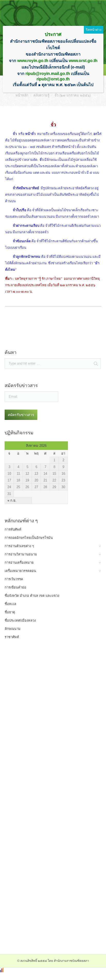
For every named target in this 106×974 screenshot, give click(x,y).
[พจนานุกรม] (40, 668)
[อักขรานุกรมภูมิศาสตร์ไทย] (40, 791)
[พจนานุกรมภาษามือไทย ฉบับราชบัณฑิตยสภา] (40, 742)
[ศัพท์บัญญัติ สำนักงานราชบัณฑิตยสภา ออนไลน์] (40, 692)
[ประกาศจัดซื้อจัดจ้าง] (40, 340)
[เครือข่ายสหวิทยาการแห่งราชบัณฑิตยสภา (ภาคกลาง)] (40, 938)
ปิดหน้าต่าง (93, 30)
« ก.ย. (11, 500)
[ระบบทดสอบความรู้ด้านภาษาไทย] (40, 717)
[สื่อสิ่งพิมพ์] (40, 840)
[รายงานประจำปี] (40, 889)
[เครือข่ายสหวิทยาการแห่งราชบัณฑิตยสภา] (40, 914)
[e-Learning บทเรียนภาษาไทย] (40, 766)
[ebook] (40, 864)
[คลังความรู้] (40, 815)
